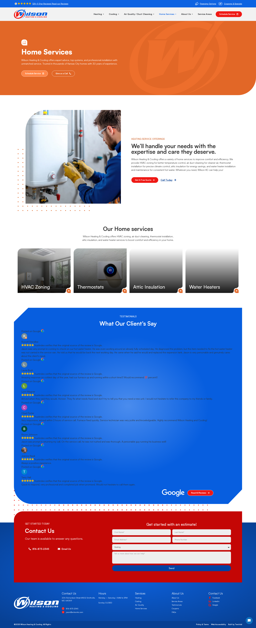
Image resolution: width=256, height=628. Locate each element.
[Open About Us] (192, 14)
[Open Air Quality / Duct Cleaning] (153, 14)
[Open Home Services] (175, 14)
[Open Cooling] (118, 14)
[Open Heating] (103, 14)
